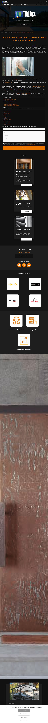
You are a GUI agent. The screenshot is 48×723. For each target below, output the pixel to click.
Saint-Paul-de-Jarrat (7, 121)
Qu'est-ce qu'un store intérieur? (23, 230)
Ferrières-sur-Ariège (7, 111)
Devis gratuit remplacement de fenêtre (10, 104)
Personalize (24, 717)
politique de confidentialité (31, 144)
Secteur (6, 32)
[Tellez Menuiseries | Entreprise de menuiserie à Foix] (5, 2)
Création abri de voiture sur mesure (10, 100)
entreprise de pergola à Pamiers (24, 93)
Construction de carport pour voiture (10, 99)
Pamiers (10, 32)
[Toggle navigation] (46, 1)
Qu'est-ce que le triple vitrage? (23, 203)
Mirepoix (5, 115)
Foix (4, 112)
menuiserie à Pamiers (32, 46)
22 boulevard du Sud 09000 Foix (20, 5)
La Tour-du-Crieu (7, 113)
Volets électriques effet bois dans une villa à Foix (24, 173)
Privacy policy (24, 720)
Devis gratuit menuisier (8, 103)
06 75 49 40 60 (5, 5)
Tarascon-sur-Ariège (7, 124)
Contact (46, 4)
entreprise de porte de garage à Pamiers (14, 89)
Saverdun (5, 123)
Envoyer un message (24, 255)
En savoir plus (27, 185)
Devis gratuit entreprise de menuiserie (10, 101)
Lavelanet (5, 114)
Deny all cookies (24, 713)
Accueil (37, 4)
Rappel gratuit (40, 1)
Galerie (41, 4)
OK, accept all (24, 710)
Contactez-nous (24, 24)
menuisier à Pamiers (8, 82)
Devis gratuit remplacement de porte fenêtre (11, 105)
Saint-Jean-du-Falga (7, 120)
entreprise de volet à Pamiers (20, 79)
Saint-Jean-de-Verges (7, 119)
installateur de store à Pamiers (39, 86)
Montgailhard (6, 117)
